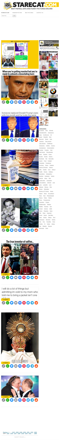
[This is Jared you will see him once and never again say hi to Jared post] (53, 111)
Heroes (45, 171)
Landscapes (42, 180)
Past (44, 195)
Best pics (41, 139)
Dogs (40, 154)
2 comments (5, 136)
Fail (46, 158)
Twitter (48, 224)
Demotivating (49, 152)
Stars (40, 217)
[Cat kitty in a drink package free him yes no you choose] (43, 55)
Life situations (42, 182)
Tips (40, 221)
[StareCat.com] (30, 5)
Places (41, 197)
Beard (40, 137)
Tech (54, 217)
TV (44, 224)
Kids (50, 178)
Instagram (47, 176)
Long (40, 184)
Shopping (46, 211)
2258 (19, 433)
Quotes (47, 202)
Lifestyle (49, 182)
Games (51, 167)
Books (46, 139)
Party (40, 195)
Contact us (40, 12)
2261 (30, 433)
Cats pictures (42, 143)
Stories (45, 217)
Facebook (41, 158)
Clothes (48, 145)
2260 (26, 433)
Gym (49, 169)
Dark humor (42, 152)
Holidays (51, 171)
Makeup (41, 187)
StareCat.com (5, 12)
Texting (53, 219)
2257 (15, 433)
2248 (17, 432)
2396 (35, 433)
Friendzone (48, 163)
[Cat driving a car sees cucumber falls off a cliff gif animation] (53, 102)
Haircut (53, 169)
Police (45, 197)
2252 (32, 432)
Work (47, 228)
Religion (49, 204)
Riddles (41, 206)
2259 (22, 433)
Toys (44, 221)
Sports (45, 215)
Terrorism (48, 219)
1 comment (5, 98)
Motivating (46, 189)
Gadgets (52, 165)
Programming (47, 200)
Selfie (50, 208)
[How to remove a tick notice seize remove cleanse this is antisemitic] (43, 121)
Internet (41, 178)
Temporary (41, 219)
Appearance (51, 132)
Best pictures (29, 12)
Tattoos (50, 217)
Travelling (48, 221)
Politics (50, 197)
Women (50, 226)
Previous (5, 432)
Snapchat (49, 213)
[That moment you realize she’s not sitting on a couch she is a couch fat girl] (43, 83)
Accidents (41, 130)
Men (51, 187)
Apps (40, 134)
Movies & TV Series (44, 191)
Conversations (50, 148)
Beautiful (46, 137)
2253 (35, 432)
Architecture (46, 134)
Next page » (19, 437)
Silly (40, 213)
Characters (42, 145)
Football (50, 161)
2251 (28, 432)
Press (40, 200)
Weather (45, 226)
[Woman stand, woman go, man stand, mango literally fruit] (43, 102)
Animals (51, 130)
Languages (49, 180)
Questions (41, 202)
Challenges (49, 143)
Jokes (45, 178)
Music (51, 191)
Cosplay (41, 150)
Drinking (45, 154)
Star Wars (50, 215)
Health (40, 171)
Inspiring (41, 176)
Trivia (53, 221)
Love (50, 184)
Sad (51, 206)
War (40, 226)
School (41, 208)
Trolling (41, 224)
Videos (53, 224)
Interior (52, 176)
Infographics (49, 174)
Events (45, 156)
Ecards (41, 156)
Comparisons (42, 148)
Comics (53, 145)
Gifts (40, 169)
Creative (47, 150)
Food (45, 161)
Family (40, 161)
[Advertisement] (30, 28)
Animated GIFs (42, 132)
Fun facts (41, 165)
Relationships (42, 204)
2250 (24, 432)
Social (40, 215)
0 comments (5, 185)
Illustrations (42, 174)
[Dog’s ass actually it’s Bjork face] (43, 65)
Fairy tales (51, 158)
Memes (46, 187)
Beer (50, 137)
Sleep (44, 213)
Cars (51, 139)
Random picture (17, 12)
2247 (13, 432)
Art (51, 134)
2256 (11, 433)
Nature (40, 193)
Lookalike (45, 184)
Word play (41, 228)
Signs (51, 211)
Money (41, 189)
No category (51, 193)
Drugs (50, 154)
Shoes (40, 211)
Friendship (41, 163)
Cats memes (48, 141)
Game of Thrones (43, 167)
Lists (54, 182)
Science (46, 208)
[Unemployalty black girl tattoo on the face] (43, 74)
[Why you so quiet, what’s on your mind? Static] (43, 111)
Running (46, 206)
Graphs (45, 169)
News (45, 193)
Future (46, 165)
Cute (51, 150)
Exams (50, 156)
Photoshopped (50, 195)
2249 (21, 432)
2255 (8, 433)
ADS (46, 130)
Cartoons (41, 141)
